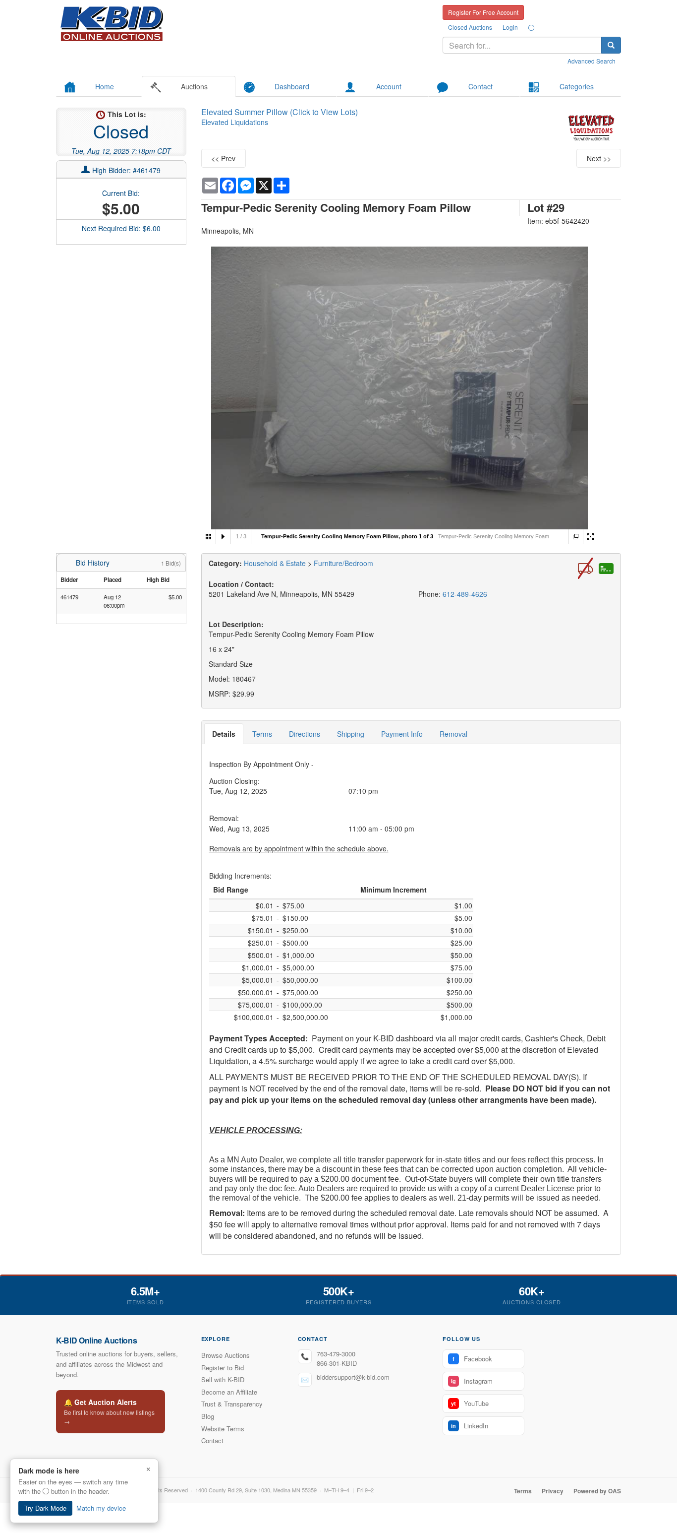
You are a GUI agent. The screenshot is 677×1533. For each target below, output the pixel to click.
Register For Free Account (483, 12)
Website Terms (222, 1428)
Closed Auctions (470, 27)
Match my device (101, 1508)
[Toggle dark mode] (531, 27)
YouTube (470, 1403)
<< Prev (223, 158)
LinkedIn (469, 1425)
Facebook (472, 1358)
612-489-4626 (465, 594)
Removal (453, 734)
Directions (304, 734)
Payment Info (402, 734)
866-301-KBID (337, 1363)
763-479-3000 (336, 1353)
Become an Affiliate (229, 1392)
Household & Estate (276, 563)
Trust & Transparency (232, 1403)
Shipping (350, 734)
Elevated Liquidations (234, 122)
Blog (207, 1416)
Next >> (599, 158)
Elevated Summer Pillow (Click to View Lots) (279, 112)
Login (510, 27)
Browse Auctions (225, 1355)
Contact (212, 1440)
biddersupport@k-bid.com (353, 1377)
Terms (262, 734)
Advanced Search (591, 61)
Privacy (553, 1490)
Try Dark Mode (45, 1508)
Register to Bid (222, 1367)
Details (223, 734)
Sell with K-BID (222, 1379)
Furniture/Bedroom (343, 563)
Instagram (472, 1381)
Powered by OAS (597, 1490)
